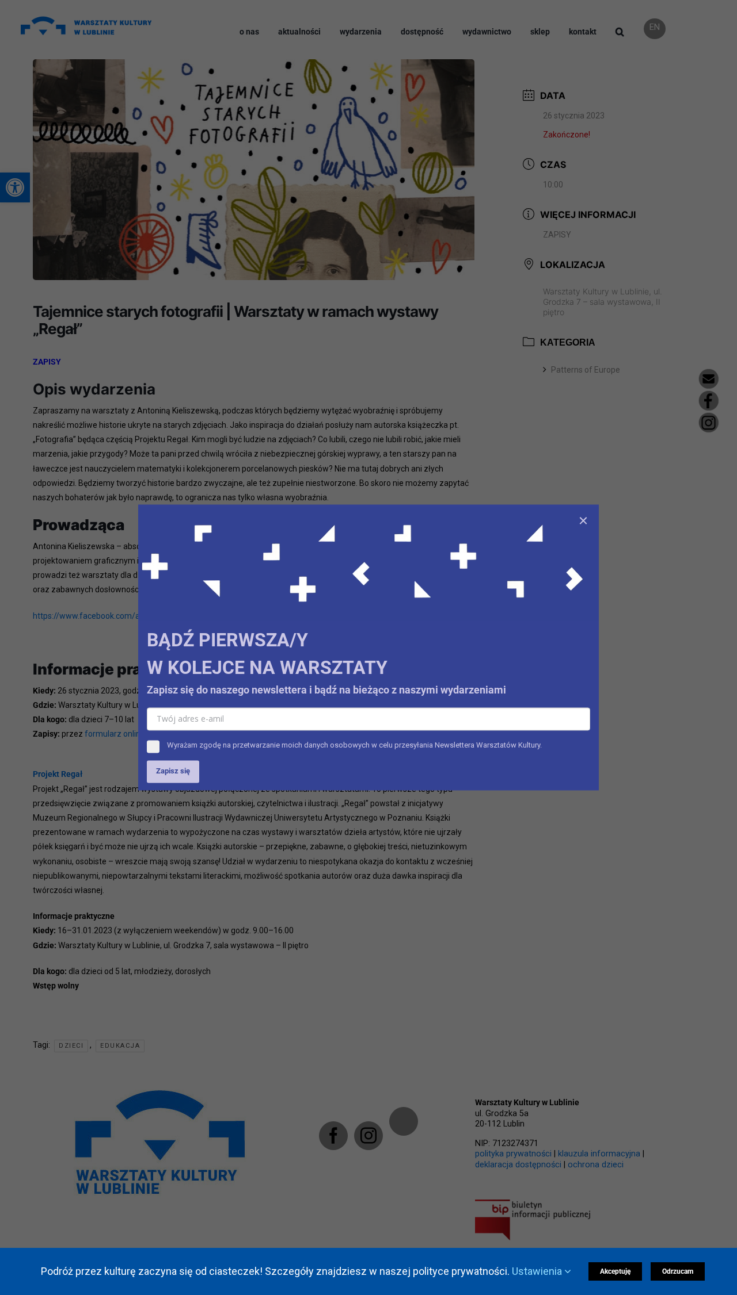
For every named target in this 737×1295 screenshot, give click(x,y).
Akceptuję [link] (615, 1271)
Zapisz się (173, 771)
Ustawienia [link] (538, 1271)
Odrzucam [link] (677, 1271)
